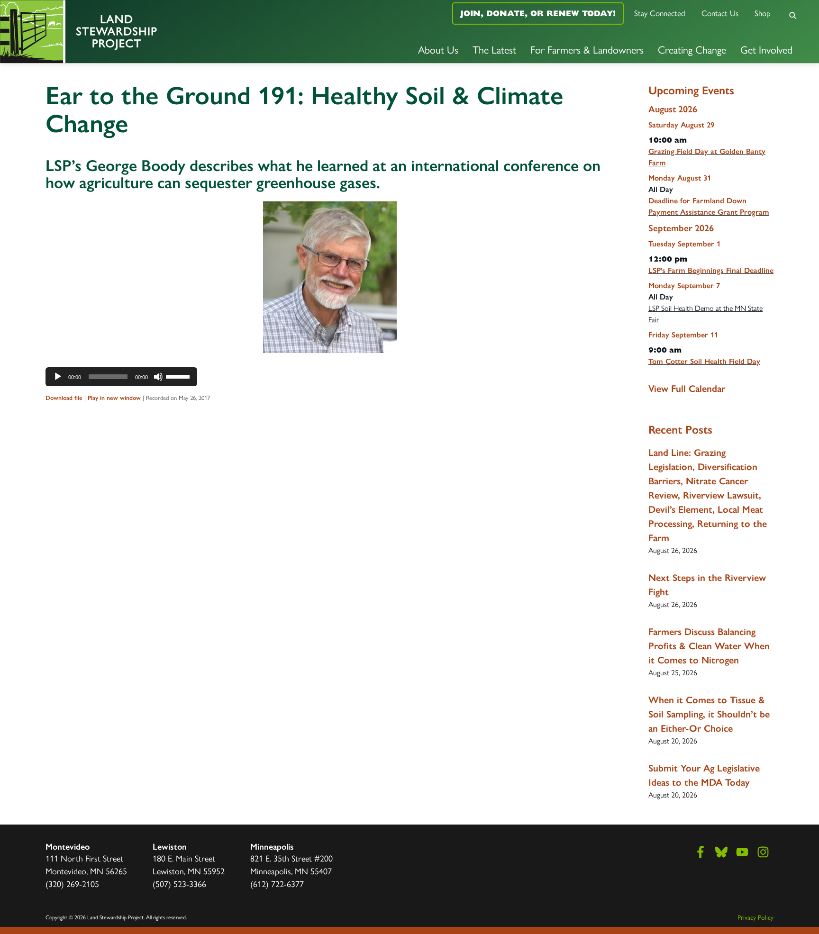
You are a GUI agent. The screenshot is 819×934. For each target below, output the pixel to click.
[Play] (58, 376)
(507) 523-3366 (179, 884)
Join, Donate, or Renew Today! (538, 13)
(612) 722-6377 (277, 884)
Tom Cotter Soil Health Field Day (704, 361)
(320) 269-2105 (72, 884)
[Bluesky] (721, 852)
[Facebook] (700, 852)
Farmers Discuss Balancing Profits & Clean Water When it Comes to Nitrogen (709, 646)
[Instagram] (763, 852)
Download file (64, 397)
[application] (121, 376)
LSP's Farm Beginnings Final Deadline (711, 270)
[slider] (179, 375)
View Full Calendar (686, 388)
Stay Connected (659, 13)
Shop (763, 13)
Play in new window (114, 397)
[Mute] (158, 376)
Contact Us (719, 13)
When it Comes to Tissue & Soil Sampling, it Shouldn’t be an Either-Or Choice (709, 714)
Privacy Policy (755, 918)
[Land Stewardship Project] (136, 31)
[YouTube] (742, 852)
